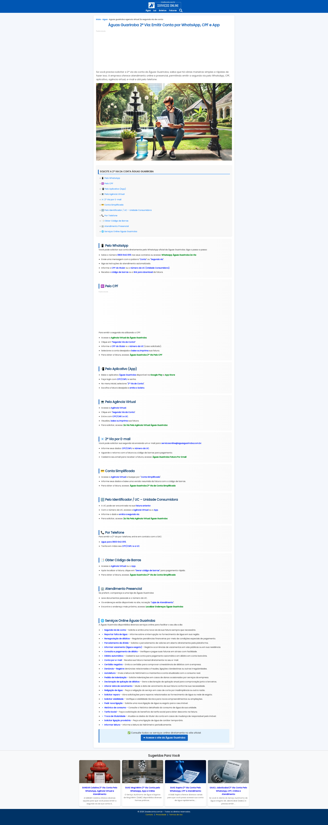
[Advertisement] (164, 50)
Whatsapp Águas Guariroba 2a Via (179, 254)
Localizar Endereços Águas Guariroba (164, 606)
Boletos (162, 10)
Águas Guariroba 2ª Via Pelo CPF (146, 354)
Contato (149, 814)
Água (148, 10)
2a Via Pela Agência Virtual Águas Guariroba (145, 425)
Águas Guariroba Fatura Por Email (169, 456)
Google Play (156, 374)
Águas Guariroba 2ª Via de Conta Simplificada (153, 485)
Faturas (173, 10)
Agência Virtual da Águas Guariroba (129, 337)
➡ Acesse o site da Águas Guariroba (164, 737)
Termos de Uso (176, 814)
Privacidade (161, 814)
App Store (170, 374)
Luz (154, 10)
